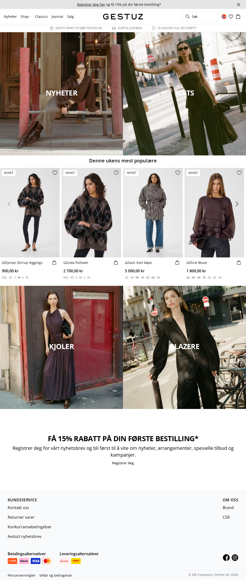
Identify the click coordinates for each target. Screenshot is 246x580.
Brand (228, 507)
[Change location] (224, 16)
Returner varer (21, 517)
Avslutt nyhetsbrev (25, 536)
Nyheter (10, 16)
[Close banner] (238, 4)
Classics (41, 16)
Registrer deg (123, 463)
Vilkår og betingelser (55, 575)
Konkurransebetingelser (30, 526)
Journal (57, 16)
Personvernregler (22, 575)
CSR (226, 517)
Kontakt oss (18, 507)
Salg (70, 16)
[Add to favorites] (55, 173)
